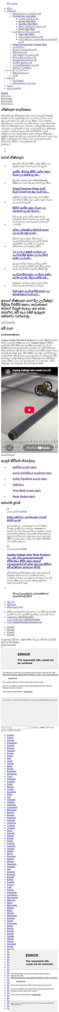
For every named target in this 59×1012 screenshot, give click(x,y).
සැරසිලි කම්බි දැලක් (22, 62)
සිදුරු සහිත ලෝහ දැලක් (24, 57)
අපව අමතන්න (14, 88)
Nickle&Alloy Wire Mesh (24, 16)
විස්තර (6, 144)
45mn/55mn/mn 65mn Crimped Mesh (30, 44)
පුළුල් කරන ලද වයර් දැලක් (25, 55)
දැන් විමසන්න (8, 322)
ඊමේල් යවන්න (8, 645)
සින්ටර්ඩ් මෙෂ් (20, 52)
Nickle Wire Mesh (26, 29)
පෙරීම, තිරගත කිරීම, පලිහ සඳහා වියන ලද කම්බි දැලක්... (31, 173)
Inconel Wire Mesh (27, 21)
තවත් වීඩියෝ (7, 455)
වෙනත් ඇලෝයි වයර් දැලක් (26, 31)
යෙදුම (10, 85)
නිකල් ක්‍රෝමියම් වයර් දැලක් (32, 26)
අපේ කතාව (18, 80)
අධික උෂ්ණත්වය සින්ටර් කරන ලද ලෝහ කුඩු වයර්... (31, 231)
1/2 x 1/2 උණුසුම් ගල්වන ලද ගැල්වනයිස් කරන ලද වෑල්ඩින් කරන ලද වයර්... (30, 255)
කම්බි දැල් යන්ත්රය (22, 67)
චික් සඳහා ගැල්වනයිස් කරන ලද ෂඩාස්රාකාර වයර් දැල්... (31, 293)
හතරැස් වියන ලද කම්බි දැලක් (27, 13)
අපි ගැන (11, 78)
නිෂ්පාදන (11, 11)
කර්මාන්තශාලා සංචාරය (24, 83)
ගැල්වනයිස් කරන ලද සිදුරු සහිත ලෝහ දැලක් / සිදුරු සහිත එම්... (32, 276)
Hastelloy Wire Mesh (27, 24)
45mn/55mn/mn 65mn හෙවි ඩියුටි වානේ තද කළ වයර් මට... (31, 190)
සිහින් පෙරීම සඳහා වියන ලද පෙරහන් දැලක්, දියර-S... (29, 209)
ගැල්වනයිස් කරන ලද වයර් (26, 65)
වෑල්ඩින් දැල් (19, 47)
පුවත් (15, 75)
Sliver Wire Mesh (26, 34)
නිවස (9, 8)
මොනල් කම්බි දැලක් (28, 18)
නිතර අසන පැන (21, 73)
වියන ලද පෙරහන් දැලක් (25, 49)
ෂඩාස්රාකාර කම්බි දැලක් (25, 60)
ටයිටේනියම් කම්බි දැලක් (30, 37)
